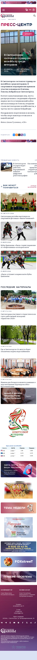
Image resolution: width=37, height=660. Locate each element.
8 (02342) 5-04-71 (18, 606)
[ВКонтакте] (14, 135)
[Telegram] (24, 135)
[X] (19, 135)
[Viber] (22, 135)
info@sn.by (18, 611)
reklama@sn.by (18, 613)
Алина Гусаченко (23, 70)
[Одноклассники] (16, 135)
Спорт (28, 34)
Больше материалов (32, 186)
